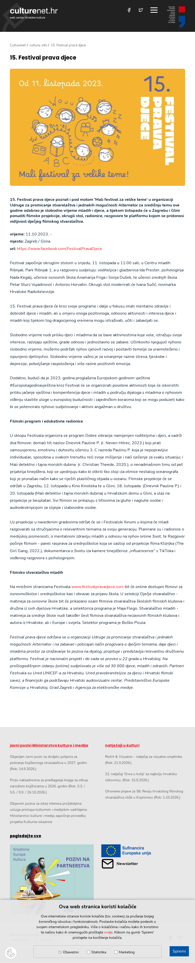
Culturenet (18, 45)
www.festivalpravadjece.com (97, 587)
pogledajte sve (25, 836)
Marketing (127, 952)
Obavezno (71, 952)
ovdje (108, 932)
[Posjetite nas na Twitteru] (141, 10)
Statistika (98, 952)
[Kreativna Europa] (143, 850)
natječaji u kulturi (122, 745)
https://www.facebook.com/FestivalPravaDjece (59, 249)
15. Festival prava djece (43, 57)
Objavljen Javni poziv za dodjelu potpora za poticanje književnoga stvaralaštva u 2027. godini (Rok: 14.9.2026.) (48, 762)
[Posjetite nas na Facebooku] (129, 10)
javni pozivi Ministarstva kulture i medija (49, 745)
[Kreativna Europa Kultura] (52, 879)
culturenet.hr (34, 13)
